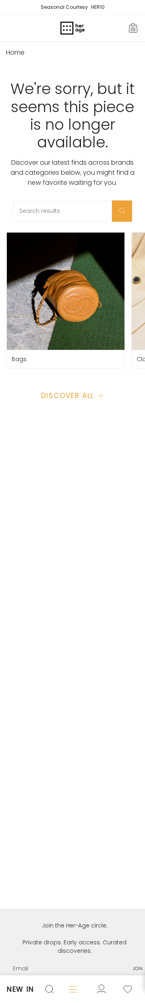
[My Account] (128, 989)
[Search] (122, 211)
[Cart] (133, 28)
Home (15, 52)
